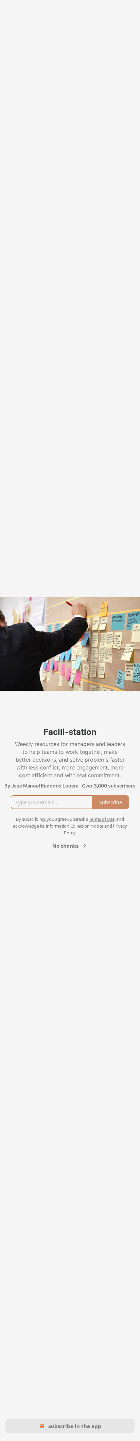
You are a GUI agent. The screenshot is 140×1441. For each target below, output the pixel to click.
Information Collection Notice (74, 826)
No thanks (65, 845)
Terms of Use (102, 819)
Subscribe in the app (74, 1426)
